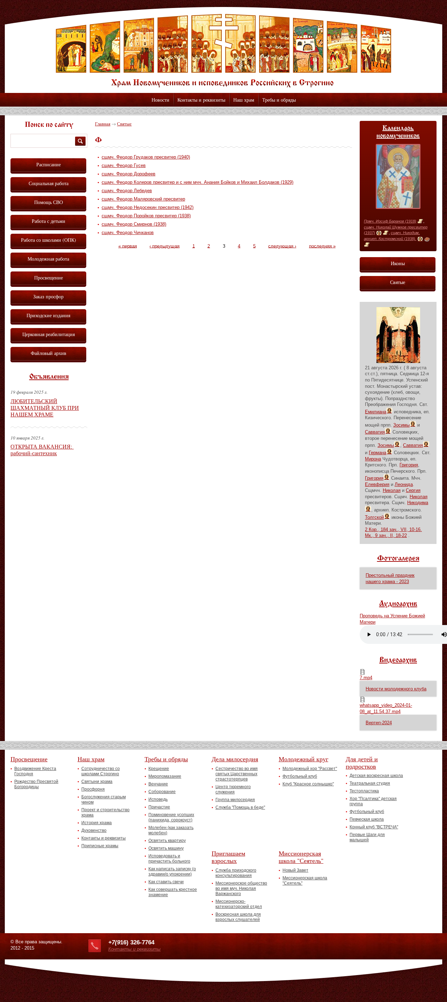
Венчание (158, 784)
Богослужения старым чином (103, 799)
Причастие (159, 807)
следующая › (282, 245)
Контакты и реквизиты (201, 99)
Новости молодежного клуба (396, 688)
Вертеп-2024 (379, 722)
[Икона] (379, 233)
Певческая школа (367, 819)
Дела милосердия (235, 759)
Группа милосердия (235, 799)
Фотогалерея (398, 558)
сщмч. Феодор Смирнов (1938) (134, 224)
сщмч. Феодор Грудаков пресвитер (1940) (146, 157)
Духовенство (94, 830)
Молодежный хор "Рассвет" (310, 768)
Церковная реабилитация (48, 334)
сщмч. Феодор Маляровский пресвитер (143, 199)
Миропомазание (164, 776)
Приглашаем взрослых (228, 857)
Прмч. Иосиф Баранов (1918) (390, 221)
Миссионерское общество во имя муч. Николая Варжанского (241, 888)
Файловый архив (48, 353)
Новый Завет (295, 870)
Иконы (398, 263)
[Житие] (420, 221)
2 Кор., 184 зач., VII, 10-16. (393, 529)
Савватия (375, 432)
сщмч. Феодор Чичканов (128, 232)
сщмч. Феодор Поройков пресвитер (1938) (146, 215)
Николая (392, 490)
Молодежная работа (48, 258)
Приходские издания (48, 315)
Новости (160, 99)
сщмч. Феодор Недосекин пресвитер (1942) (147, 207)
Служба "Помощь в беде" (240, 807)
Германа (377, 452)
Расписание (48, 164)
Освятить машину (166, 848)
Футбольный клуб (300, 776)
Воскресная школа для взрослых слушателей (238, 917)
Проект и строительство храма (105, 812)
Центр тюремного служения (233, 789)
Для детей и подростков (362, 762)
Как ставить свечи (166, 881)
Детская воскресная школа (376, 775)
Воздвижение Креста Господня (35, 771)
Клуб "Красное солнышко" (308, 784)
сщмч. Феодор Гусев (124, 165)
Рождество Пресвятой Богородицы (36, 784)
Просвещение (48, 277)
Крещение (158, 768)
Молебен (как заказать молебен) (170, 830)
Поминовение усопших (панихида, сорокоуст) (171, 817)
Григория (409, 464)
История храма (96, 822)
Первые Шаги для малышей (367, 837)
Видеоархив (398, 660)
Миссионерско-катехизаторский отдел (238, 904)
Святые (124, 124)
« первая (127, 245)
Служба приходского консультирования (235, 873)
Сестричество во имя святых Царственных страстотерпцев (236, 774)
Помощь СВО (48, 202)
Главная (102, 124)
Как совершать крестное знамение (172, 892)
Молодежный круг (303, 759)
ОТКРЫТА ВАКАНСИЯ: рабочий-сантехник (42, 449)
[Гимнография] (427, 239)
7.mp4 (366, 677)
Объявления (49, 376)
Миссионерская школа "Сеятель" (301, 857)
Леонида (404, 484)
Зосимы (401, 425)
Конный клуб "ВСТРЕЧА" (374, 827)
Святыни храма (96, 781)
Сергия (413, 490)
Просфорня (93, 789)
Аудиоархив (398, 604)
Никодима (417, 502)
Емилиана (375, 411)
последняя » (322, 245)
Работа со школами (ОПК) (48, 240)
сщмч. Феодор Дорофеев (128, 173)
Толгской (374, 517)
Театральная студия (370, 783)
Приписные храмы (99, 845)
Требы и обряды (279, 99)
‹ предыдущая (164, 245)
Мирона (373, 459)
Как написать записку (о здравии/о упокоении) (172, 871)
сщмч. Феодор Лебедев (127, 190)
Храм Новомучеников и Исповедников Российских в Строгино (223, 50)
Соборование (162, 791)
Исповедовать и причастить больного (169, 859)
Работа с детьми (48, 221)
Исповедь (158, 799)
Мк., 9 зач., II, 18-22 (386, 535)
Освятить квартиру (167, 840)
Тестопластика (364, 791)
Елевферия (377, 484)
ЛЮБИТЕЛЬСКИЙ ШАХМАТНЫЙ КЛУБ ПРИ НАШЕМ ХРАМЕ (44, 408)
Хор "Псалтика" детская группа (373, 801)
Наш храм (243, 99)
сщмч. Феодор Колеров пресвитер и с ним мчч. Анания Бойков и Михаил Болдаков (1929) (197, 182)
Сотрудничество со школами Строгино (100, 771)
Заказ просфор (48, 296)
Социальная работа (48, 183)
